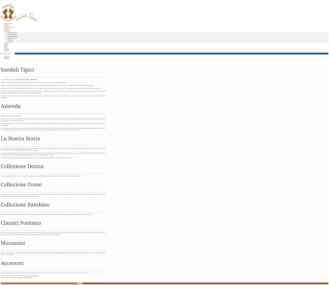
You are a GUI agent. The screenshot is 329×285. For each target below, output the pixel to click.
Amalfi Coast (20, 277)
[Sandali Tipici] (19, 20)
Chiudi (78, 283)
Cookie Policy (12, 277)
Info (81, 283)
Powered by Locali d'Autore (31, 275)
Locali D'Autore (28, 277)
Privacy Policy (4, 277)
